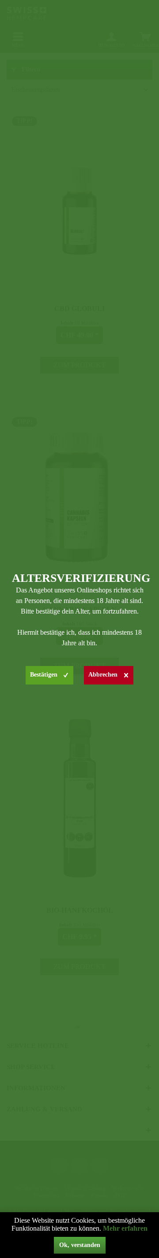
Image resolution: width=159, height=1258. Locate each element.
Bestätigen (43, 674)
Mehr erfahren (125, 1228)
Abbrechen (102, 674)
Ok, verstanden (79, 1245)
